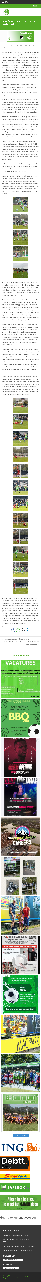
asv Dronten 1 (22, 45)
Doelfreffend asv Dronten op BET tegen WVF (17, 1235)
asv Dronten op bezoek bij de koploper (15, 639)
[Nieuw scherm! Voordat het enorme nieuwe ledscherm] (20, 876)
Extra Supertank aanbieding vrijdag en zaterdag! (18, 1246)
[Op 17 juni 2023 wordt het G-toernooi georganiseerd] (20, 1113)
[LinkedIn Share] (27, 630)
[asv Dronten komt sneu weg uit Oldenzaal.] (20, 36)
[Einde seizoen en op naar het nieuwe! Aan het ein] (20, 1034)
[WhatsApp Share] (18, 630)
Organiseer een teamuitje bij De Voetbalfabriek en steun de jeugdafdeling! (21, 643)
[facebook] (34, 7)
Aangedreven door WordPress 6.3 (12, 1278)
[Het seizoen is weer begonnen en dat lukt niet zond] (20, 718)
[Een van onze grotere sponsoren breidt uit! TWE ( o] (20, 797)
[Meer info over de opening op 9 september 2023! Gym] (20, 757)
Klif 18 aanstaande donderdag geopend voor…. (18, 1250)
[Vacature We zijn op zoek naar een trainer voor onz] (20, 994)
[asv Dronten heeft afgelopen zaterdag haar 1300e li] (20, 915)
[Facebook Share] (13, 630)
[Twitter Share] (23, 630)
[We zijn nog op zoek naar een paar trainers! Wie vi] (20, 679)
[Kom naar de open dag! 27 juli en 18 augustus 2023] (20, 955)
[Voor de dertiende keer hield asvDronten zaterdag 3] (20, 1073)
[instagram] (36, 7)
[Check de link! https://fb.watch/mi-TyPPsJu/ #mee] (20, 836)
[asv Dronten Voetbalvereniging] (5, 12)
